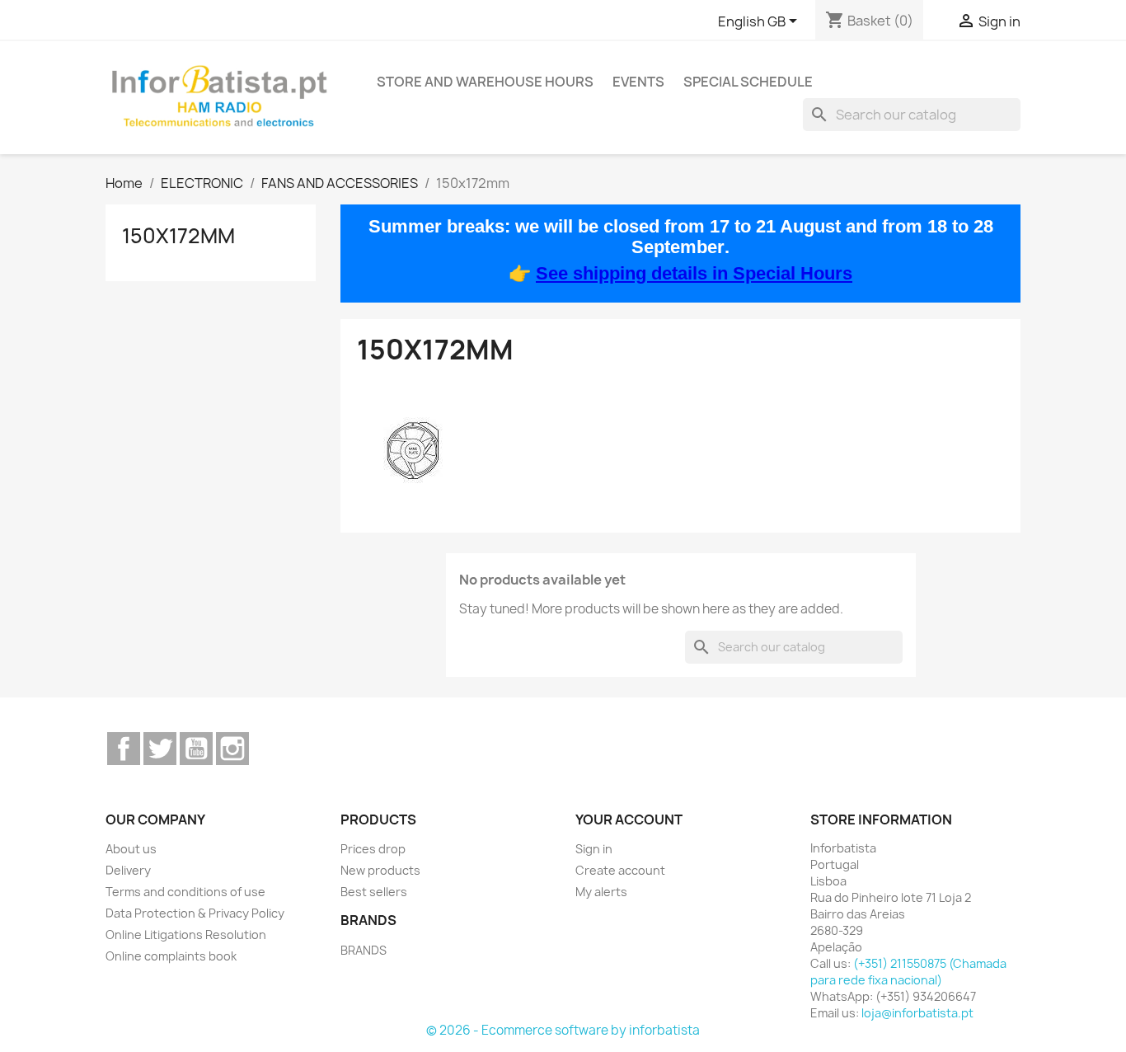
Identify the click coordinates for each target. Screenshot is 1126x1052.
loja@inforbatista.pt (917, 1013)
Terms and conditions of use (185, 891)
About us (131, 849)
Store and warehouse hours (485, 82)
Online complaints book (171, 956)
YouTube (196, 748)
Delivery (128, 870)
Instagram (232, 748)
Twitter (159, 748)
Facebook (123, 748)
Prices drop (373, 849)
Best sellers (373, 891)
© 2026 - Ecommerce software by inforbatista (563, 1030)
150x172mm (178, 236)
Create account (620, 870)
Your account (629, 819)
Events (638, 82)
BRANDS (363, 950)
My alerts (601, 891)
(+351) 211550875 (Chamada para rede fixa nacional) (908, 972)
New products (380, 870)
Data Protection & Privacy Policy (195, 913)
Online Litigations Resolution (186, 934)
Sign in (593, 849)
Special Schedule (748, 82)
